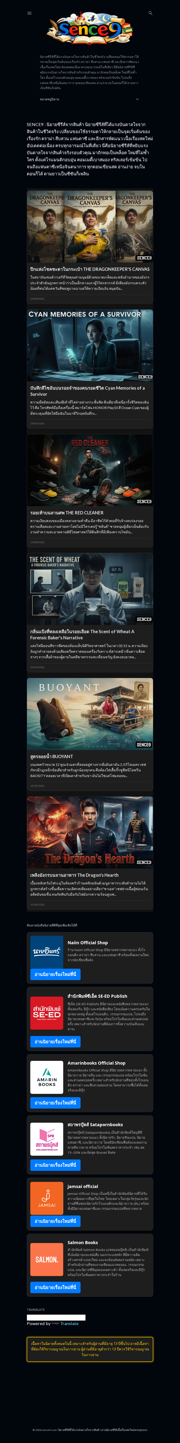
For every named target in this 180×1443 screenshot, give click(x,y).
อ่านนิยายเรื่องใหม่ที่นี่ (55, 974)
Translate (69, 1323)
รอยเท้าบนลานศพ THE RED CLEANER (67, 512)
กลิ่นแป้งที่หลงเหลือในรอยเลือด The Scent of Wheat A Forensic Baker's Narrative (82, 634)
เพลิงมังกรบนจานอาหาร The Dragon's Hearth (74, 875)
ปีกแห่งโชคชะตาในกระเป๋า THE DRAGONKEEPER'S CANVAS (90, 269)
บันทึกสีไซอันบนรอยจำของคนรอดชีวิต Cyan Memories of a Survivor (87, 391)
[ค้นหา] (150, 12)
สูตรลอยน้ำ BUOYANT (51, 756)
